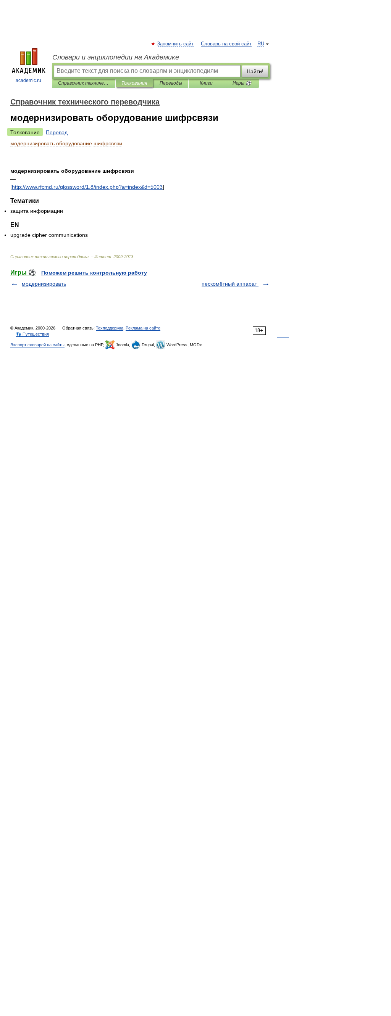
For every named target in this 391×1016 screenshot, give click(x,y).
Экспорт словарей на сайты (37, 344)
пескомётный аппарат (230, 284)
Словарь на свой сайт (226, 44)
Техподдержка (109, 328)
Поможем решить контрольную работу (94, 273)
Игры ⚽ (242, 83)
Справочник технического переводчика (84, 83)
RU (260, 44)
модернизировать (44, 284)
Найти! (255, 71)
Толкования (134, 83)
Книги (206, 83)
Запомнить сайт (176, 44)
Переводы (171, 83)
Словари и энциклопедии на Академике (115, 57)
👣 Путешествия (32, 334)
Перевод (57, 132)
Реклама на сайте (143, 328)
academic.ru (28, 80)
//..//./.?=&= (87, 187)
